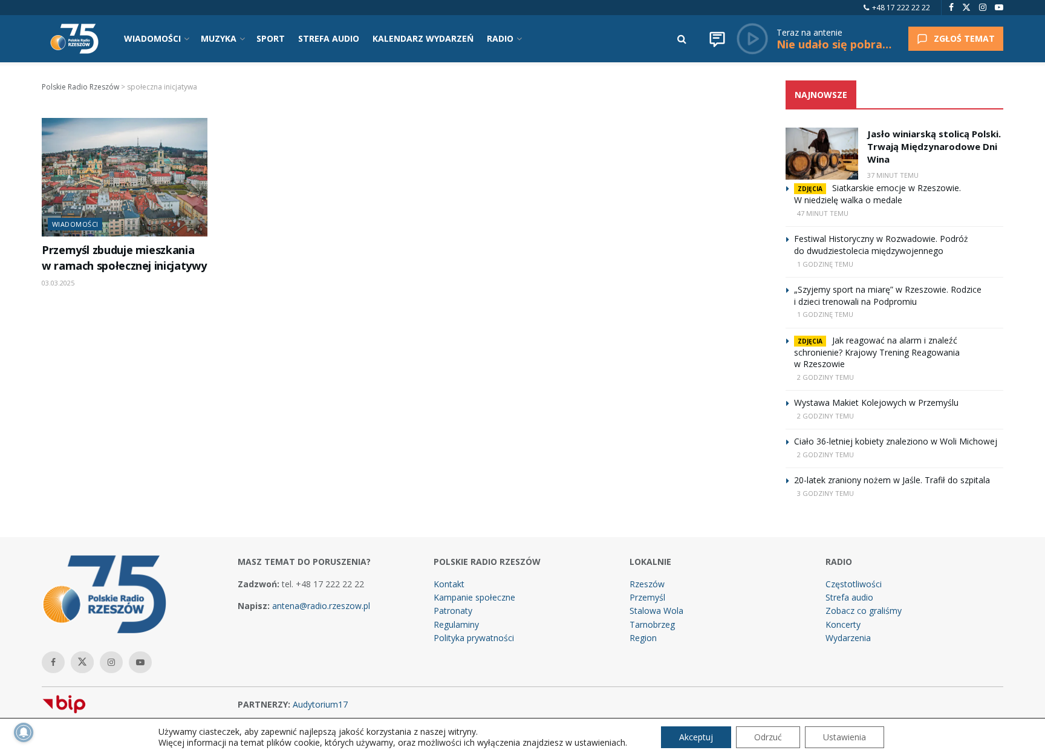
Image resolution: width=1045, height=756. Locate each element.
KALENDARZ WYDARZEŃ (423, 38)
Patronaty (453, 610)
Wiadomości (75, 224)
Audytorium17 (320, 704)
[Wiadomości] (717, 38)
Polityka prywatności (474, 638)
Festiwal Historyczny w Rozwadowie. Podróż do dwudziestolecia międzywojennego (881, 244)
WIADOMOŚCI (152, 38)
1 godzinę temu (825, 264)
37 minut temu (893, 175)
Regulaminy (456, 624)
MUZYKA (218, 38)
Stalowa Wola (656, 610)
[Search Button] (681, 38)
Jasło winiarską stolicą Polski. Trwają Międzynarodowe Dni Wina (934, 146)
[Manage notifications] (23, 732)
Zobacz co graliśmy (863, 610)
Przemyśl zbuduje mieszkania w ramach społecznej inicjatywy (124, 257)
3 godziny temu (825, 493)
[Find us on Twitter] (966, 7)
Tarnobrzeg (652, 624)
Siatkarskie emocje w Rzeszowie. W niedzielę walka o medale (877, 194)
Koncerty (843, 624)
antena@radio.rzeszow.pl (321, 605)
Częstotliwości (853, 584)
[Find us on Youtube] (999, 7)
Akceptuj (696, 737)
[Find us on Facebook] (951, 7)
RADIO (500, 38)
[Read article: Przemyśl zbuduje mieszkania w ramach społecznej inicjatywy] (124, 177)
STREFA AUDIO (328, 38)
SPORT (270, 38)
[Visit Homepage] (74, 38)
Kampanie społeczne (474, 597)
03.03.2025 (58, 282)
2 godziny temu (825, 377)
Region (643, 638)
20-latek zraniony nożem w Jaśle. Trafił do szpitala (892, 480)
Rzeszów (647, 584)
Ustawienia (844, 737)
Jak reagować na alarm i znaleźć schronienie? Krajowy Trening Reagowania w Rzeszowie (877, 352)
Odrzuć (768, 737)
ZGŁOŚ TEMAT (964, 38)
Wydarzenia (848, 638)
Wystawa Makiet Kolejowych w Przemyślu (876, 402)
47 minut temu (822, 213)
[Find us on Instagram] (982, 7)
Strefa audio (849, 597)
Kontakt (449, 584)
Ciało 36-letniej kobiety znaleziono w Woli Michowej (895, 441)
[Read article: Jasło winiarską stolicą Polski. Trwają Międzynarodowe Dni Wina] (822, 154)
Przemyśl (647, 597)
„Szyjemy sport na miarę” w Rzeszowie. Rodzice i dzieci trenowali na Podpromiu (888, 295)
